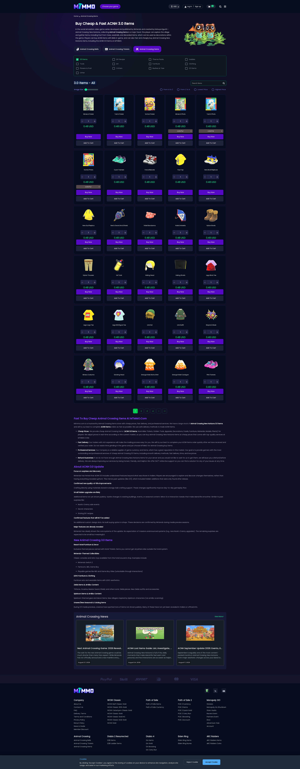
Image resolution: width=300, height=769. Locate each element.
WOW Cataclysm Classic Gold (119, 710)
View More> (219, 616)
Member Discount (81, 729)
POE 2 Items (183, 707)
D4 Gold (149, 743)
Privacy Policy (79, 720)
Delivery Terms (80, 713)
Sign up (198, 6)
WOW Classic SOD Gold (116, 720)
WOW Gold (111, 723)
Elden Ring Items (184, 740)
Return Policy (79, 723)
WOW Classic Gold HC (116, 717)
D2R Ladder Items (114, 743)
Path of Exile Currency (155, 707)
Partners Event (213, 717)
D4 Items (150, 740)
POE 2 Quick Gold (185, 710)
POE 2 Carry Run (184, 713)
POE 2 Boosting (184, 717)
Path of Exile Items (153, 704)
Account (210, 726)
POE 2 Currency (184, 704)
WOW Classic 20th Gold (117, 707)
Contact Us (78, 707)
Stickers (210, 704)
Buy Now (88, 136)
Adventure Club (213, 723)
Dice (208, 720)
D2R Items (111, 740)
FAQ (75, 710)
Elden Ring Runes (185, 743)
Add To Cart (88, 143)
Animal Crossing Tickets (83, 743)
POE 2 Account (184, 720)
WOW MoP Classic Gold (116, 704)
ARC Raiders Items (214, 740)
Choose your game (110, 6)
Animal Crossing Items (83, 746)
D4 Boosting (151, 746)
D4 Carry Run (151, 750)
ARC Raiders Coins (214, 743)
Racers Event (212, 713)
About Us (77, 704)
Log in (189, 6)
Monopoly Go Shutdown (216, 707)
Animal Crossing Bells (82, 740)
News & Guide (79, 726)
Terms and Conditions (83, 717)
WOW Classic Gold (114, 713)
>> (165, 411)
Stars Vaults (211, 710)
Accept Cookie (211, 762)
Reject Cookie (192, 762)
